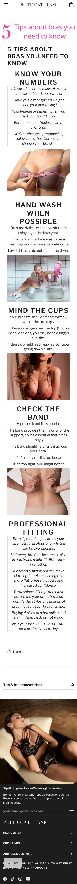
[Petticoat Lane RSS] (72, 684)
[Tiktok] (12, 879)
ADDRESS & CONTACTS (17, 853)
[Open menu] (9, 5)
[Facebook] (5, 879)
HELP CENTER (12, 832)
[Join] (70, 810)
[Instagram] (20, 879)
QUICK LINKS (11, 843)
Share (17, 651)
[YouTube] (28, 879)
